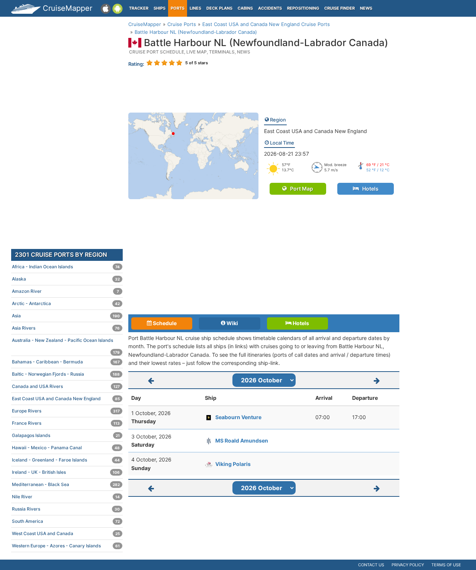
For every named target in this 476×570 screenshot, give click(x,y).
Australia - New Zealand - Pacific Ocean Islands (66, 341)
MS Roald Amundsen (241, 440)
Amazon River (65, 291)
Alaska (66, 279)
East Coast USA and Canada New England (315, 131)
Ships (159, 8)
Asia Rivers (66, 328)
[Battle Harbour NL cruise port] (193, 155)
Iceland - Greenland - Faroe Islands (66, 460)
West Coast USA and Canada (66, 533)
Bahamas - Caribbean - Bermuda (66, 362)
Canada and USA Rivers (66, 386)
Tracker (138, 8)
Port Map (300, 188)
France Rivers (66, 423)
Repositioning (303, 8)
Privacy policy (408, 564)
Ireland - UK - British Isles (66, 472)
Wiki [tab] (231, 323)
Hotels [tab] (300, 323)
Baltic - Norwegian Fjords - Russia (66, 374)
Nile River (66, 496)
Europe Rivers (66, 411)
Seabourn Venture (238, 417)
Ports (177, 8)
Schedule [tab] (164, 323)
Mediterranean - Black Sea (66, 484)
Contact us (371, 564)
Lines (195, 8)
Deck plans (219, 8)
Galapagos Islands (66, 435)
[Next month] (377, 380)
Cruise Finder (339, 8)
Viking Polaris (233, 464)
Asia (66, 315)
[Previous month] (151, 380)
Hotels (369, 188)
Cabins (245, 8)
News (366, 8)
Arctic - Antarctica (66, 303)
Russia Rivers (66, 509)
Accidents (270, 8)
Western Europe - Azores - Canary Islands (66, 545)
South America (66, 521)
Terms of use (446, 564)
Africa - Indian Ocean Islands (66, 266)
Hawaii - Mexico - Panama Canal (66, 447)
